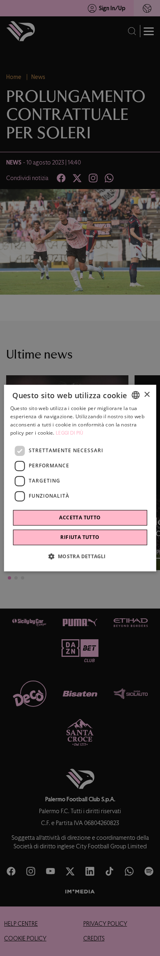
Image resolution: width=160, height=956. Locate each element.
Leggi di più (70, 433)
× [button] (147, 395)
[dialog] (80, 478)
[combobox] (135, 395)
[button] (79, 556)
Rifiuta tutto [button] (79, 537)
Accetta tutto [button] (80, 517)
